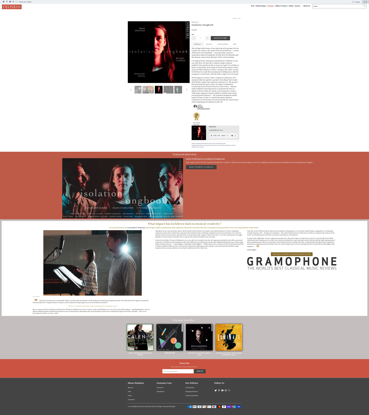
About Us (306, 6)
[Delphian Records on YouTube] (10, 2)
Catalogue (270, 6)
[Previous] (131, 52)
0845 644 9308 (25, 2)
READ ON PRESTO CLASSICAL (201, 167)
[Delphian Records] (30, 7)
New (252, 6)
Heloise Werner (228, 145)
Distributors (160, 391)
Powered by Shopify (169, 406)
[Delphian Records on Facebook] (7, 2)
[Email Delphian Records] (16, 2)
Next (239, 18)
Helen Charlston (221, 145)
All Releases (199, 143)
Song (224, 143)
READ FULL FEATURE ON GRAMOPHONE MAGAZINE (292, 254)
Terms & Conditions (191, 395)
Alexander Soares (199, 145)
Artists (291, 6)
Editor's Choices (281, 6)
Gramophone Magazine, (136, 228)
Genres (297, 6)
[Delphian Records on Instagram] (13, 2)
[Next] (186, 52)
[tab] (198, 44)
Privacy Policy (189, 388)
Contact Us (160, 388)
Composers (131, 400)
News (129, 391)
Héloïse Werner (219, 143)
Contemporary (205, 143)
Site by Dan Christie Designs (153, 406)
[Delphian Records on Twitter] (3, 2)
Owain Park (198, 147)
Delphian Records (138, 406)
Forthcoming (261, 6)
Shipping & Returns (191, 391)
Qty (193, 34)
